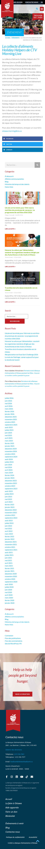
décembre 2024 (11, 449)
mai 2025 (8, 435)
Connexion (9, 635)
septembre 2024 (11, 457)
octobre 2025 (10, 422)
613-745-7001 (19, 754)
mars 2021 (9, 566)
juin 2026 (8, 401)
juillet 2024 (9, 462)
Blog (6, 181)
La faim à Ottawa (13, 803)
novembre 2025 (11, 419)
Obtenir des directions (13, 750)
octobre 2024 (10, 454)
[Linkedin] (16, 776)
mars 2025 (9, 441)
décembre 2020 (11, 574)
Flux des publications (13, 638)
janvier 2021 (9, 571)
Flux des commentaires (13, 641)
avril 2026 (8, 406)
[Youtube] (21, 776)
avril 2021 (8, 563)
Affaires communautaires (14, 179)
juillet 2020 (9, 587)
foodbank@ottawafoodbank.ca (21, 762)
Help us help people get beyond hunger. (23, 675)
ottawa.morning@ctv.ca (12, 131)
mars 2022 (9, 534)
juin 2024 (8, 465)
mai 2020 (8, 592)
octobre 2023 (10, 486)
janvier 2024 (9, 478)
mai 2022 (8, 528)
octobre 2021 (10, 547)
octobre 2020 (10, 579)
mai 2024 (8, 467)
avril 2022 (8, 531)
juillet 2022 (9, 523)
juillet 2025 (9, 430)
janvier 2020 (9, 603)
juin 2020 (8, 590)
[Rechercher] (37, 165)
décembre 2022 (11, 510)
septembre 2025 (11, 425)
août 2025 (9, 427)
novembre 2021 (11, 544)
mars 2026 (9, 409)
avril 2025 (8, 438)
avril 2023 (8, 502)
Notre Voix (9, 187)
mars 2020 (9, 598)
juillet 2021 (9, 555)
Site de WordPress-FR (13, 643)
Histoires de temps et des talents (17, 184)
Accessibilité (33, 837)
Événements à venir (14, 823)
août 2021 (9, 552)
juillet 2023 (9, 494)
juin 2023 (8, 496)
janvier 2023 (9, 507)
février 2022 (9, 536)
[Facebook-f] (6, 776)
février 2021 (9, 568)
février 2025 (9, 443)
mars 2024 (9, 473)
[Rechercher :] (16, 316)
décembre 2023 (11, 480)
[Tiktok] (26, 776)
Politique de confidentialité (15, 837)
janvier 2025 (9, 446)
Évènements (15, 38)
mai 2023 (8, 499)
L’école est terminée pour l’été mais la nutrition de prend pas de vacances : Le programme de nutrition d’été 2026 (20, 210)
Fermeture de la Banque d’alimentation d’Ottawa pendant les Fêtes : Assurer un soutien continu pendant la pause (22, 373)
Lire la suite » (10, 229)
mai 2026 (8, 403)
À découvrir (9, 176)
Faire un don (17, 2)
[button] (37, 8)
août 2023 (9, 491)
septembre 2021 (11, 550)
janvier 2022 (9, 539)
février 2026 (9, 411)
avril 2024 (8, 470)
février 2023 (9, 504)
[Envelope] (31, 776)
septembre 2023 (11, 488)
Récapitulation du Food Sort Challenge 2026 (21, 354)
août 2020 (9, 584)
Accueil (7, 38)
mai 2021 (8, 560)
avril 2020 (8, 595)
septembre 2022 (11, 518)
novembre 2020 (11, 576)
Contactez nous (31, 2)
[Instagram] (11, 776)
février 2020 (9, 600)
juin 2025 (8, 433)
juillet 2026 (9, 398)
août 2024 (9, 459)
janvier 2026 (9, 414)
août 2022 (9, 520)
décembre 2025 (11, 417)
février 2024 (9, 475)
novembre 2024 (11, 451)
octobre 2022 (10, 515)
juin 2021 (8, 558)
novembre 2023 (11, 483)
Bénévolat (10, 815)
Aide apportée (12, 807)
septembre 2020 (11, 582)
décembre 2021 (11, 542)
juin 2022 (8, 526)
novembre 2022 (11, 512)
